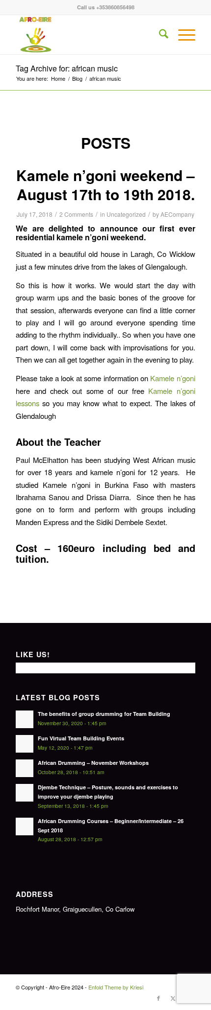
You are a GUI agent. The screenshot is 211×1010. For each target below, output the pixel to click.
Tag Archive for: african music (67, 68)
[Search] (158, 34)
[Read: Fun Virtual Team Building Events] (24, 744)
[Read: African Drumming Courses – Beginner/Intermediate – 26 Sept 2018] (24, 826)
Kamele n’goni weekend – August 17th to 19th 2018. (105, 184)
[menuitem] (158, 34)
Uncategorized (126, 214)
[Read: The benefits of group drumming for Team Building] (24, 719)
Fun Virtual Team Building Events (81, 738)
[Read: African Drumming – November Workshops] (24, 768)
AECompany (177, 214)
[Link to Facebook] (158, 997)
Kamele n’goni (172, 378)
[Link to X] (173, 997)
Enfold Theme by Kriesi (115, 987)
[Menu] (181, 34)
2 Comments (76, 214)
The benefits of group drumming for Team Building (104, 713)
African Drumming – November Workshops (93, 762)
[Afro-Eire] (87, 34)
